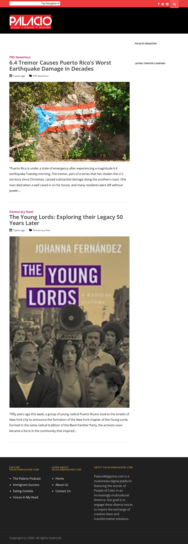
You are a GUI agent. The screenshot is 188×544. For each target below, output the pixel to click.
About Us (61, 485)
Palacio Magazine (146, 43)
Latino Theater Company (150, 63)
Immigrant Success (26, 485)
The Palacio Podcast (27, 478)
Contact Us (63, 491)
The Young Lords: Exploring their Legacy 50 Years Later (66, 220)
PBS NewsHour (41, 75)
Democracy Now (41, 230)
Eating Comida (23, 491)
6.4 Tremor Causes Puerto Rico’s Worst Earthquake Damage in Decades (60, 65)
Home (59, 478)
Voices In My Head (25, 497)
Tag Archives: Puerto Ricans (34, 44)
